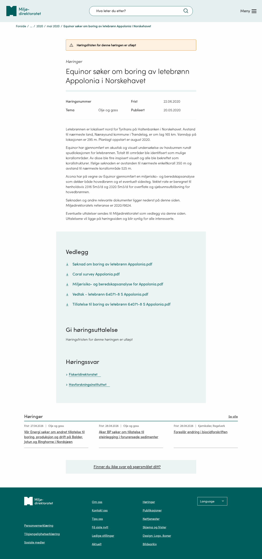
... (31, 26)
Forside (21, 26)
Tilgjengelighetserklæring (42, 534)
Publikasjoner (152, 510)
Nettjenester (151, 519)
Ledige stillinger (103, 536)
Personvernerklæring (38, 525)
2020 (39, 26)
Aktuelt (96, 544)
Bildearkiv (150, 544)
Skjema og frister (154, 527)
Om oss (97, 502)
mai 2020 (53, 26)
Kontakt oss (100, 510)
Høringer (149, 502)
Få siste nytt (100, 527)
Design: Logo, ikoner (157, 536)
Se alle (233, 416)
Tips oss (97, 519)
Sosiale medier (34, 542)
